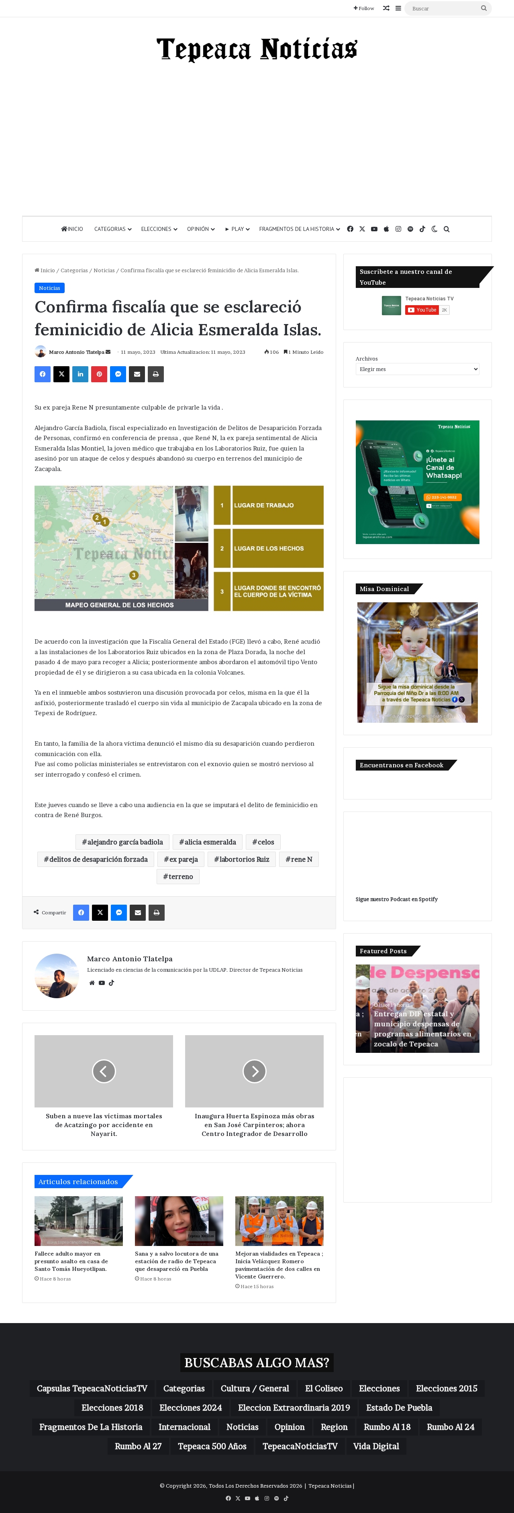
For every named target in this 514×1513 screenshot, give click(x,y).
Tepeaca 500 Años (212, 1446)
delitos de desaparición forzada (98, 859)
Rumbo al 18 (387, 1427)
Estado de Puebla (399, 1408)
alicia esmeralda (210, 842)
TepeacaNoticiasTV (300, 1446)
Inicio (75, 228)
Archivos (367, 358)
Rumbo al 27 (138, 1446)
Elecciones (156, 228)
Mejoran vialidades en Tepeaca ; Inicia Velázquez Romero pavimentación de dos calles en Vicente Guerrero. (279, 1265)
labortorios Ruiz (244, 859)
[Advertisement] (257, 139)
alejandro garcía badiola (125, 842)
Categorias (110, 228)
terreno (181, 877)
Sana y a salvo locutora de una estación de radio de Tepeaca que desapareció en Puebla (176, 1261)
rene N (301, 859)
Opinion (290, 1427)
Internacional (184, 1427)
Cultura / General (255, 1388)
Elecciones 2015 (446, 1388)
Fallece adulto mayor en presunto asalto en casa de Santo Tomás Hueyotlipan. (71, 1261)
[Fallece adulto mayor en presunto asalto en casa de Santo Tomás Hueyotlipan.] (79, 1221)
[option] (417, 1008)
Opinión (198, 228)
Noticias (104, 270)
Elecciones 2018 (112, 1408)
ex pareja (183, 859)
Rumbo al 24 (451, 1427)
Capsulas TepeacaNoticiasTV (92, 1388)
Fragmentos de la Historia (296, 228)
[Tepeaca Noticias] (257, 50)
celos (266, 842)
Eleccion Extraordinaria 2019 (294, 1408)
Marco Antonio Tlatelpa (76, 352)
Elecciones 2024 (190, 1408)
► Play (234, 228)
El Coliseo (324, 1388)
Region (334, 1427)
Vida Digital (376, 1446)
